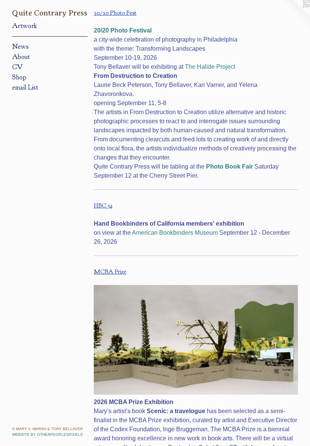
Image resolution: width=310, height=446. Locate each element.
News (20, 46)
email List (25, 87)
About (21, 57)
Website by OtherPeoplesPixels (47, 434)
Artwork (24, 26)
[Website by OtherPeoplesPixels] (295, 15)
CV (17, 67)
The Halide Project (210, 66)
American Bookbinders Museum (175, 232)
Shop (19, 77)
